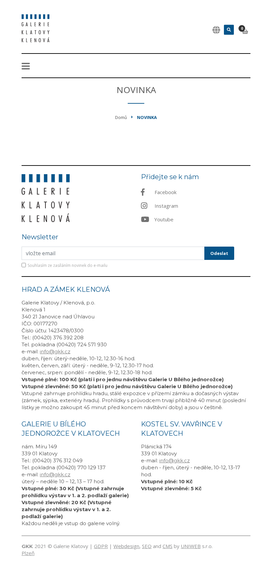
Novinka (147, 117)
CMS (167, 546)
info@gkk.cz (55, 351)
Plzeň (28, 553)
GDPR (101, 546)
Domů (121, 117)
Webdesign (126, 546)
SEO (147, 546)
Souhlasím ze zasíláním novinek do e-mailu (67, 265)
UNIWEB (191, 546)
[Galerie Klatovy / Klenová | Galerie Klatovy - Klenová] (35, 27)
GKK (27, 546)
